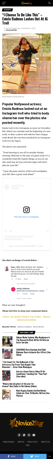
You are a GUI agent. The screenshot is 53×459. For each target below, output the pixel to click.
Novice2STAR (11, 30)
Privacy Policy (32, 442)
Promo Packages (8, 442)
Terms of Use (45, 442)
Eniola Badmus (25, 327)
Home (27, 445)
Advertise (20, 442)
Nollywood (21, 104)
